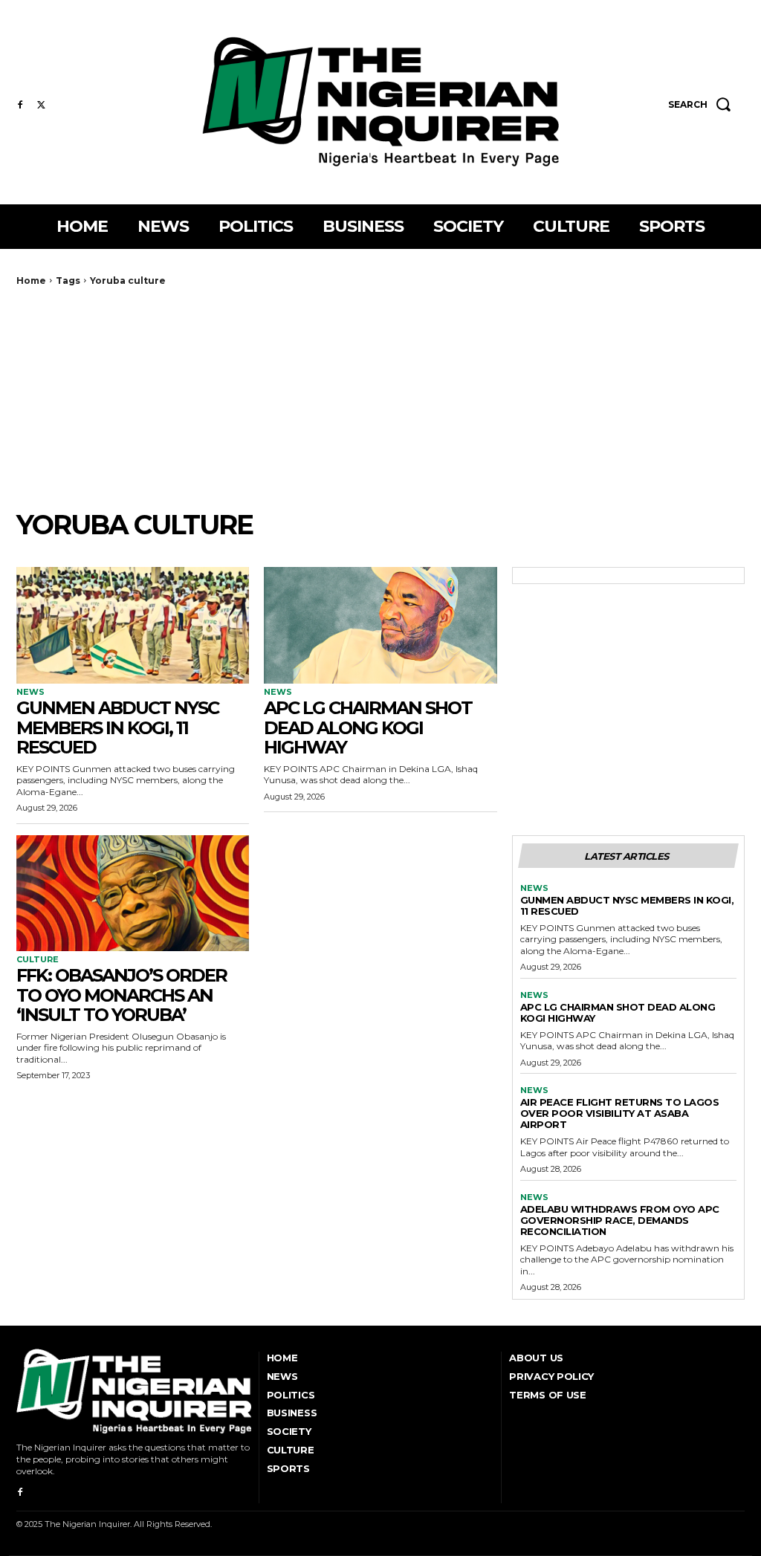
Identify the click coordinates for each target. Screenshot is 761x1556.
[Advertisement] (380, 398)
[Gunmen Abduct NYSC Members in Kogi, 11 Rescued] (132, 625)
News (30, 692)
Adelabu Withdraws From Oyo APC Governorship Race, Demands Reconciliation (619, 1220)
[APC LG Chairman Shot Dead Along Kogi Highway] (380, 625)
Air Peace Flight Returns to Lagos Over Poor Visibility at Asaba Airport (619, 1113)
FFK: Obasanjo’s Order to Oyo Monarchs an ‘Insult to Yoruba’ (121, 995)
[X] (41, 105)
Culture (37, 960)
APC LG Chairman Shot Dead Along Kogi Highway (368, 727)
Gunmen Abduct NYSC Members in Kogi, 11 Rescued (117, 727)
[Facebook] (20, 105)
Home (31, 280)
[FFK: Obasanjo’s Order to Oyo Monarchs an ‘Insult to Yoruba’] (132, 893)
